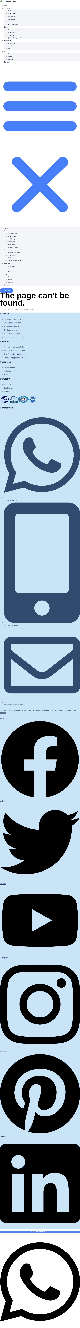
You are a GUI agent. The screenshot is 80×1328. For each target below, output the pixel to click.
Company (11, 54)
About (6, 51)
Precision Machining (14, 30)
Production (11, 35)
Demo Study (11, 43)
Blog (9, 48)
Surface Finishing (13, 24)
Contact (7, 62)
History (10, 56)
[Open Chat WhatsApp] (40, 1327)
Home (6, 6)
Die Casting (11, 19)
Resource (7, 40)
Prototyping (11, 32)
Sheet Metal (11, 22)
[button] (40, 145)
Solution (7, 27)
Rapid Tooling (12, 13)
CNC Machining (12, 11)
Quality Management (14, 38)
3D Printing (11, 16)
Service (7, 8)
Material (10, 46)
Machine (10, 59)
